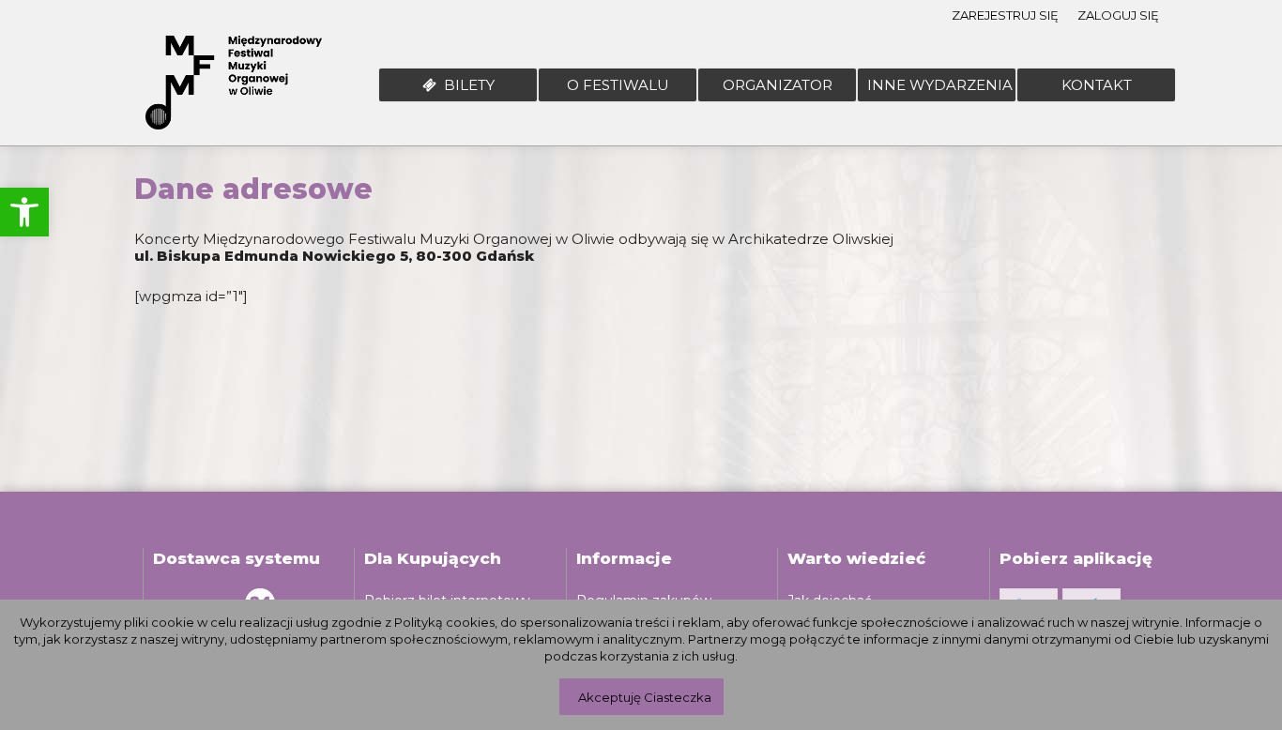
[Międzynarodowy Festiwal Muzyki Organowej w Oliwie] (233, 85)
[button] (24, 212)
